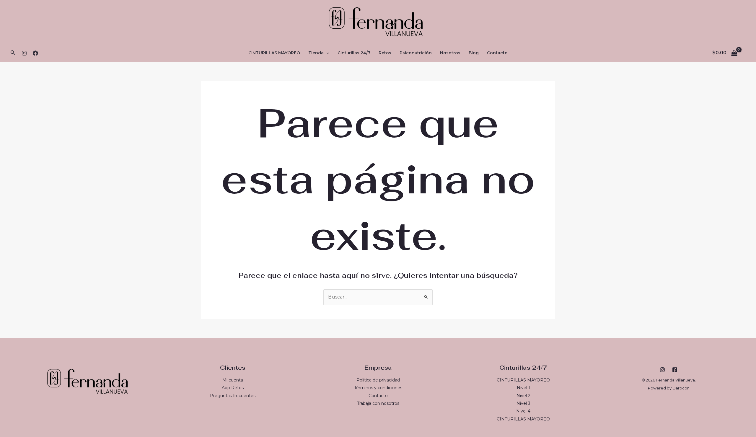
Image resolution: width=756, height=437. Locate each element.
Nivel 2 (523, 395)
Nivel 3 (523, 403)
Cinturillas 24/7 (354, 53)
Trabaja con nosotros (378, 403)
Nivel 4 (523, 411)
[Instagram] (24, 53)
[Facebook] (35, 53)
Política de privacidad (378, 380)
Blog (474, 53)
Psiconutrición (416, 53)
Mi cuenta (232, 380)
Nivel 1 (523, 387)
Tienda (316, 53)
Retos (385, 53)
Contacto (497, 53)
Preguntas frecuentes (232, 395)
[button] (13, 53)
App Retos (233, 387)
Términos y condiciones (378, 387)
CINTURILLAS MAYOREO (274, 53)
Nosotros (450, 53)
